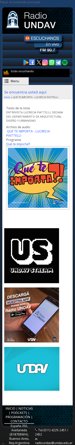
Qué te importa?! (18, 144)
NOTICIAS (25, 408)
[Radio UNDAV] (31, 29)
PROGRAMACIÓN (18, 417)
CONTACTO (19, 421)
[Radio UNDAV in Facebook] (32, 64)
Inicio (7, 97)
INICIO (10, 408)
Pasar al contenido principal (20, 2)
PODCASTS (19, 413)
